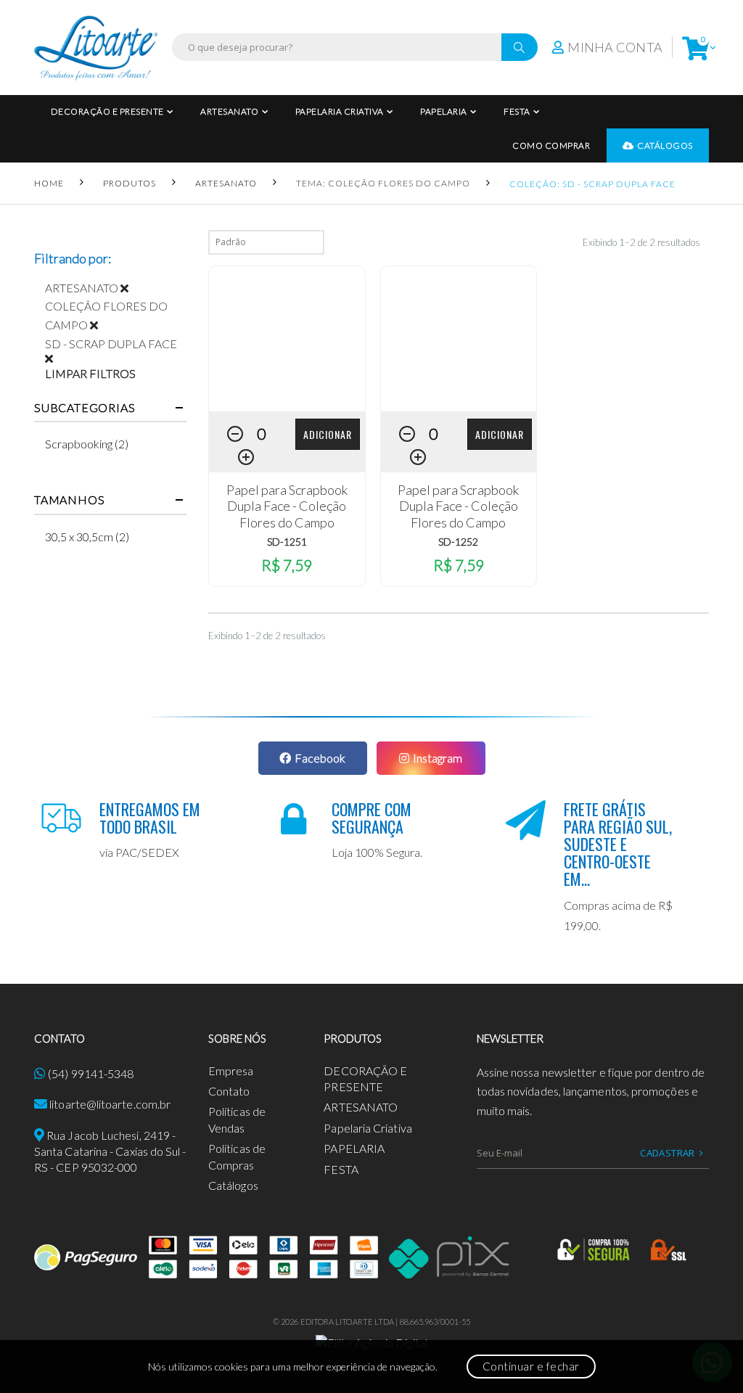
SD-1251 (287, 541)
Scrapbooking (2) (86, 444)
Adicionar (327, 434)
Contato (229, 1091)
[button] (695, 47)
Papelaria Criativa (339, 111)
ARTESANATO (229, 111)
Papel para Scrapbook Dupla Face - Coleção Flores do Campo (287, 506)
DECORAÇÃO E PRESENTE (107, 111)
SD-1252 (458, 541)
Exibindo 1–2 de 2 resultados (641, 242)
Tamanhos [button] (69, 499)
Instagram (437, 758)
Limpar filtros (90, 373)
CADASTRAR (667, 1152)
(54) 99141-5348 (91, 1073)
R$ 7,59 (286, 564)
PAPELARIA (443, 111)
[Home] (95, 48)
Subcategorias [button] (84, 407)
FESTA (517, 111)
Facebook (320, 758)
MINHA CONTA (614, 47)
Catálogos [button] (665, 145)
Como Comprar (551, 145)
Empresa (231, 1070)
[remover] (129, 288)
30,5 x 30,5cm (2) (87, 536)
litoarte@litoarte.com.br (110, 1104)
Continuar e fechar (531, 1366)
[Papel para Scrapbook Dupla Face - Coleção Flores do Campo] (287, 338)
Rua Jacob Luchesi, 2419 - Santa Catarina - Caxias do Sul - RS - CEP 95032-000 (110, 1151)
